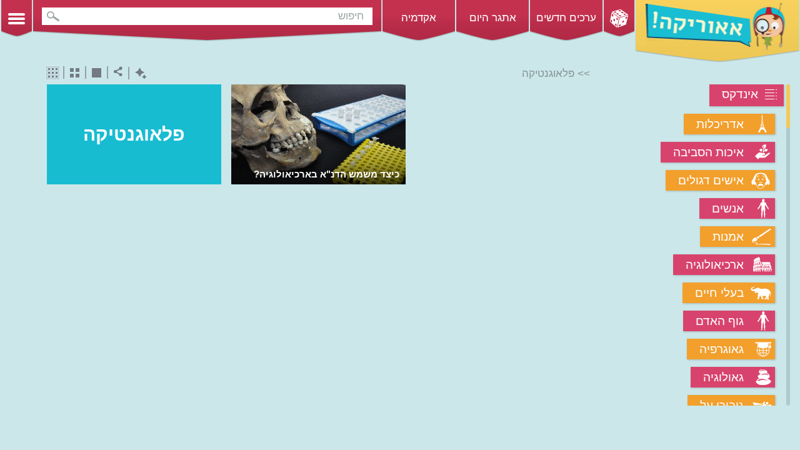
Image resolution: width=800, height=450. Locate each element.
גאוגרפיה (721, 349)
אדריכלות (720, 124)
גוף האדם (720, 321)
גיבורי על (722, 405)
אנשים (728, 208)
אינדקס (740, 94)
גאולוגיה (723, 377)
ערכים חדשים (566, 18)
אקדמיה (418, 18)
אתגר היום (492, 18)
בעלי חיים (719, 292)
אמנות (728, 236)
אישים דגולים (711, 180)
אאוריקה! (717, 31)
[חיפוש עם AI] (138, 73)
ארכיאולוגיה (715, 264)
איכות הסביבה (708, 152)
